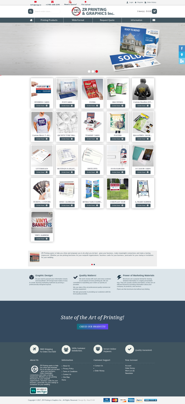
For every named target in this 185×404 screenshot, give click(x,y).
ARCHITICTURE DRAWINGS (67, 135)
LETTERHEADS (42, 169)
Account (128, 366)
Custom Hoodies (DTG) (143, 102)
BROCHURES (117, 102)
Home (64, 380)
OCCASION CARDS (143, 169)
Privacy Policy (68, 369)
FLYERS (92, 102)
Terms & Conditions (70, 371)
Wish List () (129, 371)
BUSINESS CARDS (41, 102)
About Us (66, 366)
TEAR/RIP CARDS (92, 135)
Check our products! (92, 326)
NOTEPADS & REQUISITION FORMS (67, 169)
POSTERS (118, 135)
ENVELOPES (92, 169)
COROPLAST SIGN (117, 202)
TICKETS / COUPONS (42, 202)
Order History (99, 371)
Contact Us (67, 374)
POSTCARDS (67, 102)
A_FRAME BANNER (143, 202)
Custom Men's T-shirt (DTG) (42, 135)
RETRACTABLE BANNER (93, 202)
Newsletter (129, 373)
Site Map (66, 377)
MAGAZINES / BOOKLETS (143, 135)
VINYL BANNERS (42, 235)
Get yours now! (53, 63)
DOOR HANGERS (118, 169)
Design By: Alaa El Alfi (86, 400)
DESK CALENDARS (67, 202)
